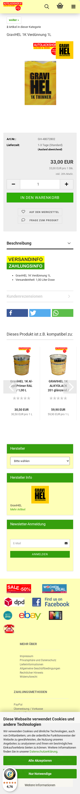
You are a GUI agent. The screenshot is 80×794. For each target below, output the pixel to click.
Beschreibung (19, 243)
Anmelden (40, 554)
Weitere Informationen (40, 785)
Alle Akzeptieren (40, 760)
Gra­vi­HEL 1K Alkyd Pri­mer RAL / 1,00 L (21, 385)
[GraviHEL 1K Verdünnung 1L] (40, 74)
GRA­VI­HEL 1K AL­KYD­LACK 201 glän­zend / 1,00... (58, 385)
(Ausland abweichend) (50, 149)
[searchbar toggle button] (46, 6)
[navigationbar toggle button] (73, 6)
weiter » (14, 20)
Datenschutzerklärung (43, 751)
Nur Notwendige (40, 773)
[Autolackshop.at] (11, 6)
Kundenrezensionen (24, 296)
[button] (17, 313)
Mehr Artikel (17, 509)
